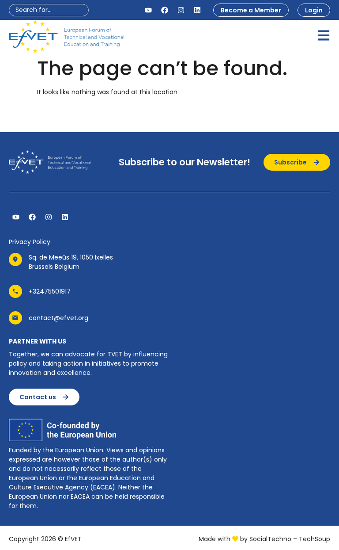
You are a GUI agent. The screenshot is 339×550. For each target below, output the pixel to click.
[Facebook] (165, 10)
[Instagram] (181, 10)
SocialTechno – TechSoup (289, 539)
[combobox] (49, 10)
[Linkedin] (197, 10)
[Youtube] (148, 10)
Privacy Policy (29, 241)
